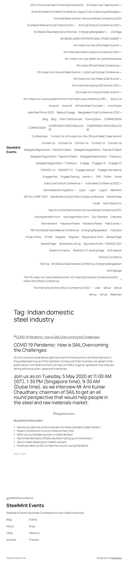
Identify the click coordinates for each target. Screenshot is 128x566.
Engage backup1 (85, 170)
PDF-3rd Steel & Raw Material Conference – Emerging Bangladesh (68, 230)
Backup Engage (66, 112)
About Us (116, 99)
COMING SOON (113, 119)
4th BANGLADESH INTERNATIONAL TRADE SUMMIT (89, 38)
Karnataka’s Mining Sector (58, 190)
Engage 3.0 (115, 163)
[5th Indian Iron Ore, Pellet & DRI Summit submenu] (121, 79)
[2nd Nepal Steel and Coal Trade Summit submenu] (74, 25)
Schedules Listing (69, 243)
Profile (48, 237)
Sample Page (114, 237)
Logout (103, 190)
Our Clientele (100, 217)
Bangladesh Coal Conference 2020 (98, 112)
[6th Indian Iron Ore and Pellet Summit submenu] (121, 92)
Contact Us (48, 143)
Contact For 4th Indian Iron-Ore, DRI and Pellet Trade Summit (86, 136)
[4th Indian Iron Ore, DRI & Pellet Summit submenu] (121, 45)
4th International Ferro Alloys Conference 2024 (91, 52)
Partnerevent (49, 223)
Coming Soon (93, 119)
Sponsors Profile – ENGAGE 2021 (103, 243)
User (98, 287)
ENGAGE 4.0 (48, 170)
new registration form (47, 217)
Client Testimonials (70, 119)
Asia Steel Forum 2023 (41, 112)
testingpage (114, 270)
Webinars (116, 294)
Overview (116, 217)
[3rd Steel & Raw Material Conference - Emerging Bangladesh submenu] (106, 32)
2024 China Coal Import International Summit (57, 5)
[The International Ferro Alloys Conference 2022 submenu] (91, 287)
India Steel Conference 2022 (102, 183)
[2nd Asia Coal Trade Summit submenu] (121, 5)
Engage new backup (110, 170)
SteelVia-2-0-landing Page (88, 250)
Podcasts (116, 230)
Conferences (40, 136)
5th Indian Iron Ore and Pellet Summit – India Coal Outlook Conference (78, 72)
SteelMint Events (13, 149)
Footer (108, 176)
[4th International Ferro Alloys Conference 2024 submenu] (121, 52)
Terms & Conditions (110, 257)
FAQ (98, 176)
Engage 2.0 (99, 163)
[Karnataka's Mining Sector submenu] (75, 190)
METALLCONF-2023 (36, 196)
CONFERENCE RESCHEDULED (66, 126)
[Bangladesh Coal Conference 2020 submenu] (121, 112)
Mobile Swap (114, 196)
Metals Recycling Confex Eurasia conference (77, 196)
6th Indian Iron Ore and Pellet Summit (97, 92)
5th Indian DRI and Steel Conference (97, 65)
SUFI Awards (114, 250)
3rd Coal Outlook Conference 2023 (99, 25)
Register (60, 237)
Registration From (92, 237)
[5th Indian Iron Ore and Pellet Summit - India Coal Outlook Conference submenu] (121, 72)
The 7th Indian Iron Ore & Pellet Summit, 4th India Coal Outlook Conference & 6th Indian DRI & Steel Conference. (71, 279)
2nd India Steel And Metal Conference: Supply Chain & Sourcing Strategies (75, 11)
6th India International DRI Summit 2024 (95, 85)
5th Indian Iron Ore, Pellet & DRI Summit (96, 78)
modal (96, 203)
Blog (45, 119)
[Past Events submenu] (121, 223)
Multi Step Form (112, 203)
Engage (84, 163)
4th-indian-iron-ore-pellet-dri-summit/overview (93, 58)
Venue (107, 287)
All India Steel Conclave (89, 105)
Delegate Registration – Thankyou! (101, 156)
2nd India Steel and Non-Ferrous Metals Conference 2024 (88, 18)
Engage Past (50, 176)
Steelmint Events (59, 250)
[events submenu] (92, 176)
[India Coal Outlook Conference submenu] (81, 183)
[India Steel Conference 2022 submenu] (121, 183)
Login (92, 190)
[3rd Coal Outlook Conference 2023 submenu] (121, 25)
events (86, 176)
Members (116, 190)
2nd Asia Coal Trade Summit (102, 5)
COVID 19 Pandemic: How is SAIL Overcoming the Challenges (61, 347)
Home (118, 176)
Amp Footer (115, 105)
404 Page (116, 32)
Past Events (112, 223)
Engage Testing (70, 176)
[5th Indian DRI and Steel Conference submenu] (121, 65)
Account (54, 105)
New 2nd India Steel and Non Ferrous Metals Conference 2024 (85, 210)
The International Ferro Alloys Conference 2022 (61, 287)
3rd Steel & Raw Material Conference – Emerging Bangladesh (69, 32)
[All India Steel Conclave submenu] (104, 105)
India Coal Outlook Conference (62, 183)
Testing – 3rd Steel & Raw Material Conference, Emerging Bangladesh (81, 264)
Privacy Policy (34, 237)
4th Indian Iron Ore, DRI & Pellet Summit (96, 45)
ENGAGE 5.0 (65, 170)
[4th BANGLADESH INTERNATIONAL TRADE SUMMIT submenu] (121, 38)
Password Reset (70, 223)
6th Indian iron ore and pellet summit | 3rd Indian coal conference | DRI (64, 99)
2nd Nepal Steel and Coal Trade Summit (50, 25)
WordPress (116, 557)
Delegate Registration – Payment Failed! (47, 149)
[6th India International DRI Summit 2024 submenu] (121, 85)
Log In (82, 190)
